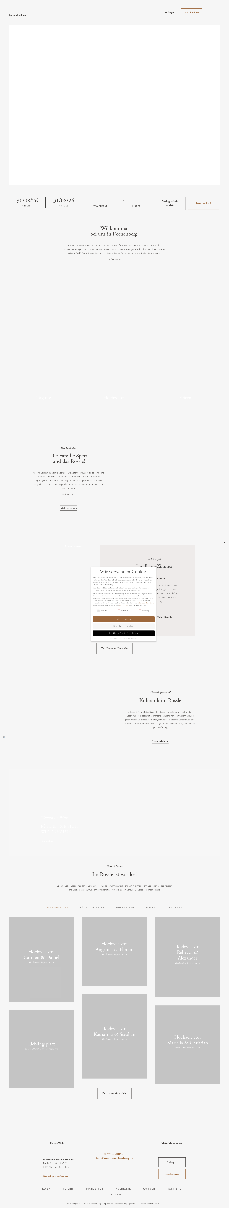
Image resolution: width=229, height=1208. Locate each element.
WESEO (158, 1203)
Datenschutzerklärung (146, 603)
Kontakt (117, 1194)
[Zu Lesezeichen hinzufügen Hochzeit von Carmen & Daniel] (69, 921)
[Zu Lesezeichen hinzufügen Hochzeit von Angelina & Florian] (142, 921)
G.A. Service (141, 1203)
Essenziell (104, 611)
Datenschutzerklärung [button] (124, 638)
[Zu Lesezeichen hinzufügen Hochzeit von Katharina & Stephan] (142, 998)
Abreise (63, 205)
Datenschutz (120, 1203)
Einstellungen (123, 605)
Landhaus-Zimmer (154, 566)
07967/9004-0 (114, 1154)
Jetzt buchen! (203, 203)
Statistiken (124, 611)
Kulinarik (123, 1188)
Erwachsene (100, 206)
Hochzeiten (94, 1188)
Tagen (46, 1188)
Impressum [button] (134, 638)
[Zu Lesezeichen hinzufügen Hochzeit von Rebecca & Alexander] (215, 921)
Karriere (174, 1188)
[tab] (224, 542)
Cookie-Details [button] (113, 638)
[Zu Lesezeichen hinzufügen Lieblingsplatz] (69, 1014)
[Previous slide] (13, 189)
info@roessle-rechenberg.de (114, 1158)
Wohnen (149, 1188)
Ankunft (27, 205)
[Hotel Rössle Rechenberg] (114, 12)
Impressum (108, 1203)
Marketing (145, 611)
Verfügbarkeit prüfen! (170, 203)
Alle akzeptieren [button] (124, 619)
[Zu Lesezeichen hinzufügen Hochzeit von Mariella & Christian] (215, 1010)
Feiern (68, 1188)
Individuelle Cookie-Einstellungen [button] (123, 633)
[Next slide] (215, 189)
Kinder (136, 206)
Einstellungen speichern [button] (123, 626)
